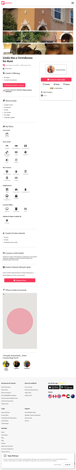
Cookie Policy (4, 420)
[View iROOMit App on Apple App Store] (54, 389)
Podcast (3, 443)
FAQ (2, 440)
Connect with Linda (57, 80)
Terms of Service (5, 412)
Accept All (67, 464)
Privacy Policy (4, 415)
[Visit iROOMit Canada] (55, 398)
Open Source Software (7, 446)
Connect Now (21, 280)
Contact (27, 420)
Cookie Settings (5, 423)
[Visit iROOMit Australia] (73, 398)
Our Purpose (4, 435)
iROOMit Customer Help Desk (32, 415)
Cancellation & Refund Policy (9, 418)
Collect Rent (28, 392)
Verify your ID (4, 403)
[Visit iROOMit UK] (59, 398)
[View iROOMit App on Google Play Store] (66, 389)
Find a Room (4, 390)
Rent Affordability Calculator (8, 395)
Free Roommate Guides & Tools (9, 398)
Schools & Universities (7, 401)
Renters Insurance (6, 392)
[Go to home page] (6, 3)
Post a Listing (28, 387)
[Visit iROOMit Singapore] (64, 398)
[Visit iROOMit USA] (50, 398)
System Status (28, 418)
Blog (2, 437)
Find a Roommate (5, 387)
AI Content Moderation (7, 449)
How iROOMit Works (30, 412)
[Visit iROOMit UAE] (68, 398)
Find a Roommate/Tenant (31, 390)
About (2, 432)
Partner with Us (5, 451)
